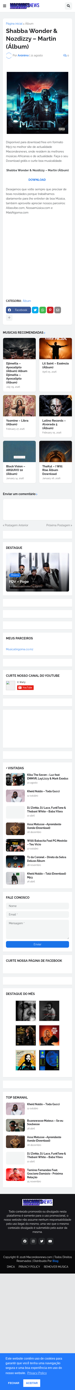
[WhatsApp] (42, 310)
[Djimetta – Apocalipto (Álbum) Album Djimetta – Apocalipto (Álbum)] (19, 348)
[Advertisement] (37, 257)
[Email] (57, 310)
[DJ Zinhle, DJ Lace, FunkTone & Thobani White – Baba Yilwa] (15, 812)
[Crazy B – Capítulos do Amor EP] (49, 1010)
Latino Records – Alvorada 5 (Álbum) (54, 424)
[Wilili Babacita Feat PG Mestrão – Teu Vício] (15, 845)
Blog (55, 1261)
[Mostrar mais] (9, 317)
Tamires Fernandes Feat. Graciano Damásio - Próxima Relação (45, 1174)
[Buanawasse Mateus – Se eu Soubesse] (15, 1125)
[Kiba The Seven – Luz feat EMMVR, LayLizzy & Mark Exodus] (15, 779)
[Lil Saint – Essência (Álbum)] (55, 348)
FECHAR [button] (13, 1383)
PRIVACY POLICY (29, 1266)
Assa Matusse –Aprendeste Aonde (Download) (44, 826)
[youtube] (50, 1241)
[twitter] (41, 1241)
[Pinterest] (50, 310)
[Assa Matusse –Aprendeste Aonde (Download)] (15, 828)
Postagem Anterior (16, 525)
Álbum (29, 23)
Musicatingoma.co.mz (19, 649)
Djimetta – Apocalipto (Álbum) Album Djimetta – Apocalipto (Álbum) (16, 373)
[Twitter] (35, 310)
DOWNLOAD (37, 180)
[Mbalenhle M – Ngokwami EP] (49, 1035)
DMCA (11, 1266)
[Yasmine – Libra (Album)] (19, 405)
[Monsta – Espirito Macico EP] (25, 1010)
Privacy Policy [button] (37, 1373)
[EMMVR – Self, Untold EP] (49, 1060)
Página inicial (14, 23)
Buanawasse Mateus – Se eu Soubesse (45, 1122)
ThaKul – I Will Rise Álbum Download (52, 470)
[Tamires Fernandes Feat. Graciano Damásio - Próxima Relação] (15, 1174)
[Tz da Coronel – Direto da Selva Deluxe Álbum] (15, 861)
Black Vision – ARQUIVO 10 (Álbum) (15, 470)
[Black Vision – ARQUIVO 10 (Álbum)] (19, 451)
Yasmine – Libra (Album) (17, 422)
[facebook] (25, 1241)
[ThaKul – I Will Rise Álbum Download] (55, 451)
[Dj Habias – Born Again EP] (25, 1060)
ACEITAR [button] (32, 1383)
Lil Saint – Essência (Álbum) (55, 365)
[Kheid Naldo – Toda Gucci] (15, 796)
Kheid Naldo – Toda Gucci (43, 791)
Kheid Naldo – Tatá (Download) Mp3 (46, 875)
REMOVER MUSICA (56, 1266)
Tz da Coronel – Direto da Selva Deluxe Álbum (46, 859)
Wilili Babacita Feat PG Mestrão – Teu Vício (47, 842)
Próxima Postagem (58, 525)
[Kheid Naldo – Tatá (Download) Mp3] (15, 878)
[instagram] (33, 1241)
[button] (4, 6)
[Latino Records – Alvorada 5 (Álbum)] (55, 405)
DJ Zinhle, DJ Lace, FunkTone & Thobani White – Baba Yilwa (46, 809)
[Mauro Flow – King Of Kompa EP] (25, 1035)
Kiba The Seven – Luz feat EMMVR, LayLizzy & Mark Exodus (47, 776)
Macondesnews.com (39, 1257)
